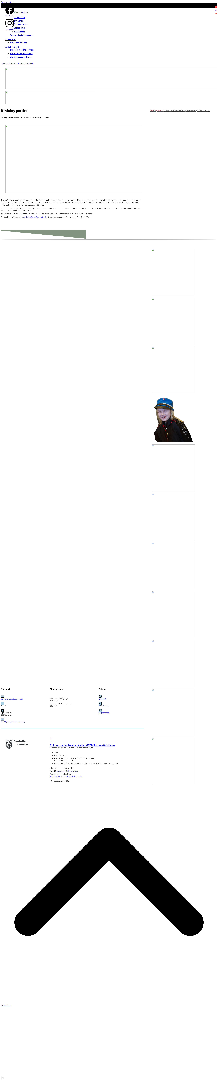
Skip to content (7, 2)
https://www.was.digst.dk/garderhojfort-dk (66, 776)
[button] (17, 63)
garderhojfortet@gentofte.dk (35, 217)
